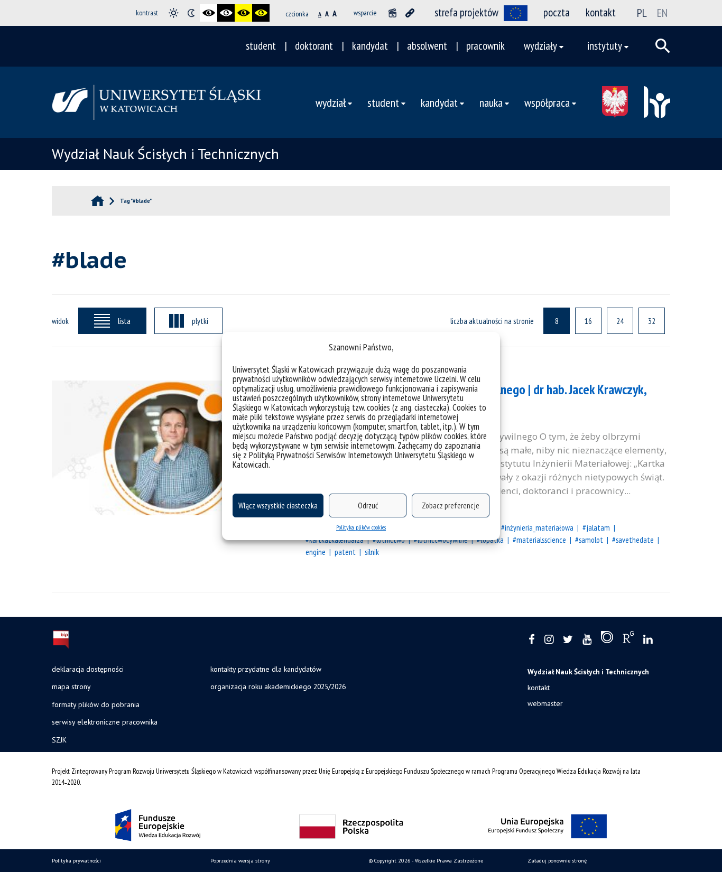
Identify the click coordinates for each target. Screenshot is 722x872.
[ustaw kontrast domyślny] (173, 13)
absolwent (427, 46)
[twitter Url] (568, 640)
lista (124, 321)
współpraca (547, 102)
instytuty (604, 46)
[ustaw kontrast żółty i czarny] (261, 13)
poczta (556, 12)
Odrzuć (368, 505)
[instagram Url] (548, 640)
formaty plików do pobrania (96, 704)
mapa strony (71, 686)
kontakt (601, 12)
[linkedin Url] (647, 640)
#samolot (589, 539)
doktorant (314, 46)
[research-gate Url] (628, 639)
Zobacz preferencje (450, 505)
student (261, 46)
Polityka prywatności (76, 860)
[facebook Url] (532, 640)
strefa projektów (466, 12)
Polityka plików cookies (361, 527)
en (662, 12)
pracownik (485, 46)
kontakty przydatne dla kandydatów (265, 669)
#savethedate (633, 539)
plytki (200, 321)
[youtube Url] (586, 640)
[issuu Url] (607, 639)
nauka (491, 102)
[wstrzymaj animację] (392, 13)
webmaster (545, 703)
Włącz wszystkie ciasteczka (278, 505)
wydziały (540, 46)
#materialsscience (539, 539)
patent (345, 551)
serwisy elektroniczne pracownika (105, 722)
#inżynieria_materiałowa (537, 527)
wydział (331, 102)
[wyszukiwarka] (662, 46)
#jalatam (596, 527)
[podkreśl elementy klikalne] (410, 13)
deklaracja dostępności (88, 669)
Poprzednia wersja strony (240, 860)
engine (316, 551)
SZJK (59, 740)
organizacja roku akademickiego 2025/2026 (278, 686)
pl (642, 12)
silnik (372, 551)
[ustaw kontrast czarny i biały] (208, 13)
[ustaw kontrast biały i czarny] (226, 13)
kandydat (370, 46)
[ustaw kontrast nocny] (191, 13)
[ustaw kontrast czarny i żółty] (243, 13)
